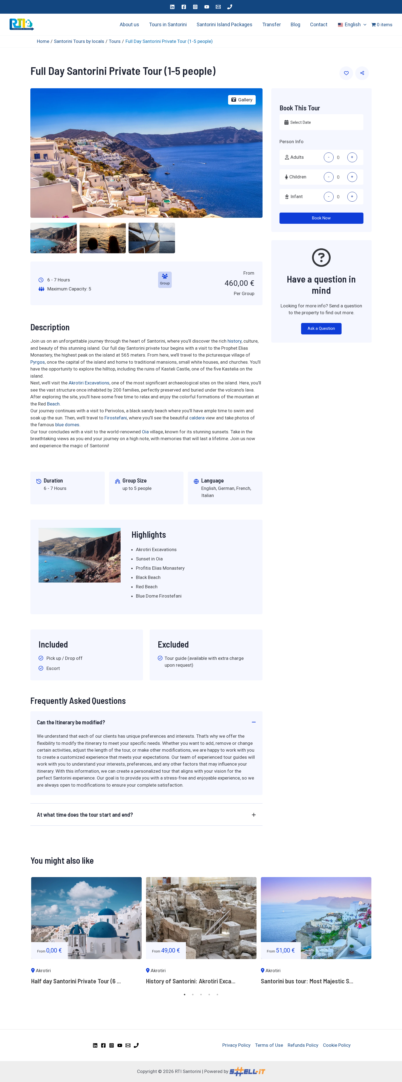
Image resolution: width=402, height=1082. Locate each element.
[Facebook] (184, 7)
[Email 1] (218, 7)
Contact (318, 24)
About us (129, 24)
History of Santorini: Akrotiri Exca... (190, 981)
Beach (53, 404)
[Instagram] (195, 7)
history (234, 341)
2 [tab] (193, 994)
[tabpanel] (86, 933)
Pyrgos (37, 362)
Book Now (321, 218)
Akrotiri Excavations (89, 383)
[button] (363, 24)
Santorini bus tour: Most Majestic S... (307, 981)
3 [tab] (201, 994)
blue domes (67, 424)
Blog (295, 24)
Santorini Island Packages (224, 24)
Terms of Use (269, 1045)
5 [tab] (217, 994)
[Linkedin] (172, 7)
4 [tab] (209, 994)
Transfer (271, 24)
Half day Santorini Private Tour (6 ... (76, 981)
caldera (197, 418)
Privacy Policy (236, 1045)
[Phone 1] (230, 7)
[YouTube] (207, 7)
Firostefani (115, 418)
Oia (145, 431)
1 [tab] (184, 994)
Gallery (245, 99)
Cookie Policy (337, 1045)
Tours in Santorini (168, 24)
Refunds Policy (303, 1045)
